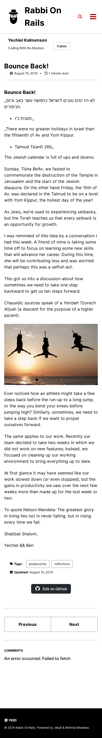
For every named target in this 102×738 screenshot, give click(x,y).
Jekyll (58, 727)
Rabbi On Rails (43, 16)
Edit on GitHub (55, 589)
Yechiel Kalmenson (27, 40)
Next (74, 624)
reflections (62, 564)
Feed (12, 720)
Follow (62, 46)
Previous (28, 624)
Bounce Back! (26, 66)
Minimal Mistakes (77, 727)
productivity (38, 564)
